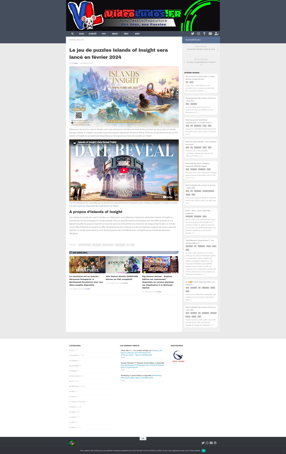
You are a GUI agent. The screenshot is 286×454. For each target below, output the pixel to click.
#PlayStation (125, 377)
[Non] (283, 451)
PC (83, 40)
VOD (73, 422)
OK (204, 450)
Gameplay (75, 366)
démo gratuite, (79, 206)
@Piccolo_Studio (127, 355)
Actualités (92, 34)
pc (127, 245)
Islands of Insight (108, 245)
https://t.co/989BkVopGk (144, 377)
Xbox (209, 125)
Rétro (73, 391)
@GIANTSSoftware (156, 365)
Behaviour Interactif (84, 245)
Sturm (75, 63)
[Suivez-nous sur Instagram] (198, 34)
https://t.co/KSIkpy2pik (144, 355)
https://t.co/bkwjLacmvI (129, 352)
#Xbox (132, 377)
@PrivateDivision (144, 352)
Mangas (115, 34)
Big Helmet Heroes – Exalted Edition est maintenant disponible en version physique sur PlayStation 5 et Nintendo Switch (158, 282)
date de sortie (97, 245)
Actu (187, 104)
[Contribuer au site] (215, 442)
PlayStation (198, 125)
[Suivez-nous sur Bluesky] (204, 34)
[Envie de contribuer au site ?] (216, 34)
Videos (73, 417)
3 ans (123, 357)
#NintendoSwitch (143, 365)
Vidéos (137, 34)
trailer (132, 245)
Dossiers (74, 361)
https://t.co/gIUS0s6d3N (129, 367)
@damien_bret (157, 350)
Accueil (81, 34)
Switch (188, 194)
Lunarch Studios (120, 245)
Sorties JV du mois (208, 191)
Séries (126, 34)
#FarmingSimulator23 (128, 365)
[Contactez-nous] (210, 34)
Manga (73, 371)
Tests (104, 34)
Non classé (189, 216)
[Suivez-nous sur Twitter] (192, 34)
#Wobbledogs (157, 375)
